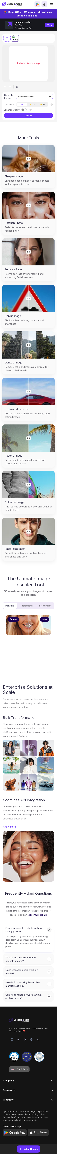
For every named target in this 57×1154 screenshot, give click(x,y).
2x (22, 104)
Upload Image (31, 1149)
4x (33, 104)
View (49, 25)
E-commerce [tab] (45, 605)
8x (44, 104)
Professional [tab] (27, 605)
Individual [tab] (9, 605)
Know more (9, 826)
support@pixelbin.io (37, 915)
